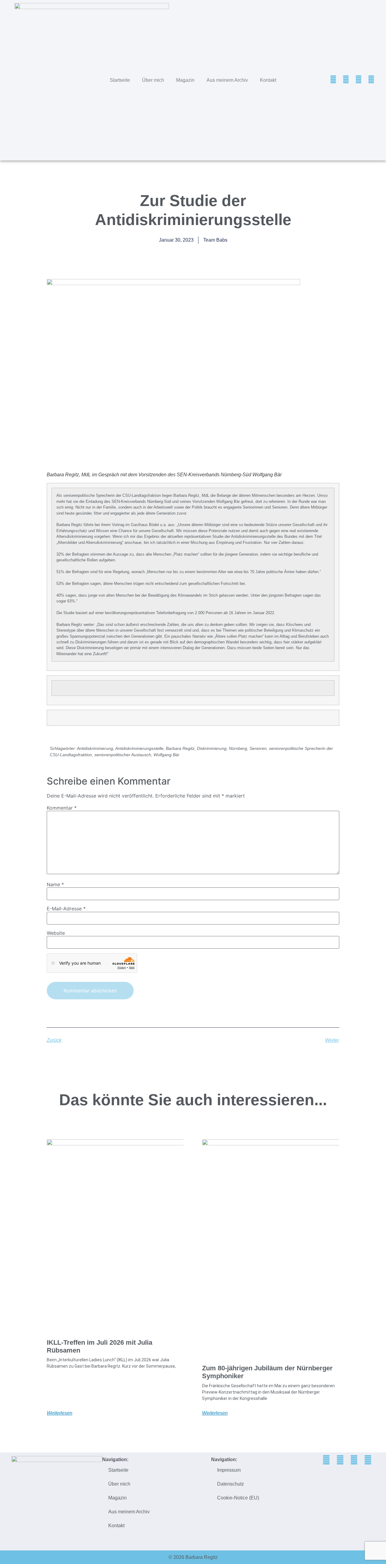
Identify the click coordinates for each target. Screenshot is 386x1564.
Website (56, 933)
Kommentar (62, 807)
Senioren (258, 748)
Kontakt (268, 80)
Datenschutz (230, 1483)
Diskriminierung (211, 748)
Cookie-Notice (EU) (238, 1497)
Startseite (120, 80)
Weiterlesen (59, 1413)
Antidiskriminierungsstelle (139, 748)
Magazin (185, 80)
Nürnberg (238, 748)
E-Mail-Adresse (66, 908)
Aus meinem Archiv (227, 80)
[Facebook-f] (346, 79)
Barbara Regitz (180, 748)
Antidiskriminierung (95, 748)
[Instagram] (358, 79)
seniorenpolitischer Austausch (122, 754)
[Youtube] (371, 79)
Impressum (229, 1470)
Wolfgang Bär (166, 754)
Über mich (153, 80)
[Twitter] (333, 79)
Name (55, 884)
